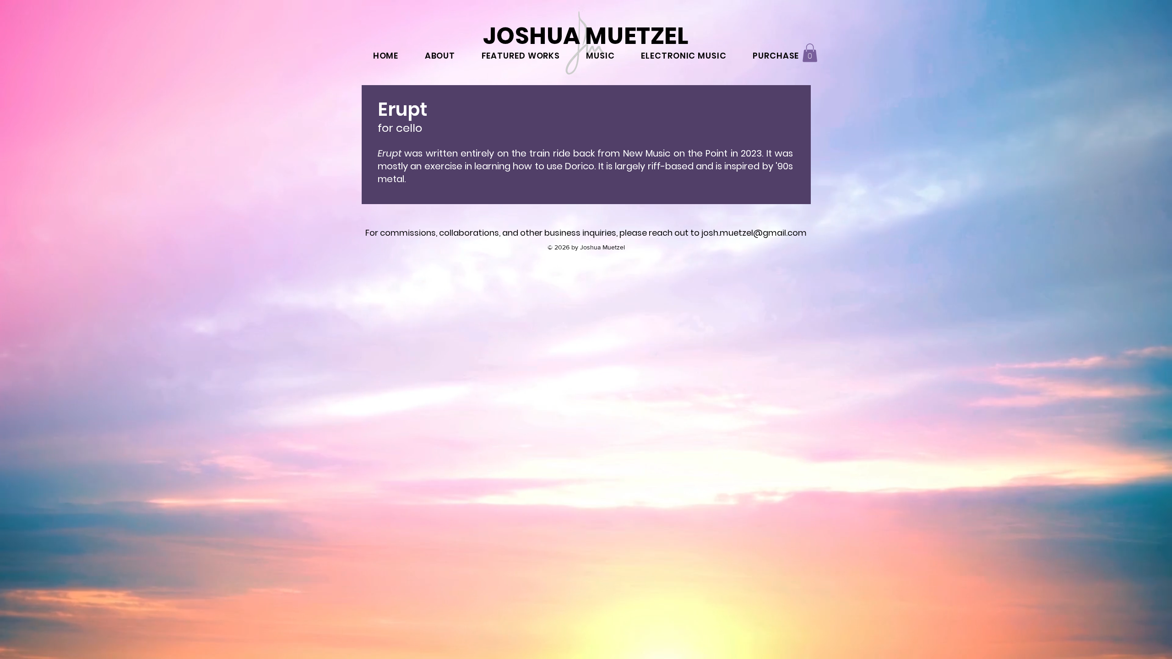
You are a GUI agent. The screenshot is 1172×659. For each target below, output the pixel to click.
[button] (810, 52)
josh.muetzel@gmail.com (754, 232)
